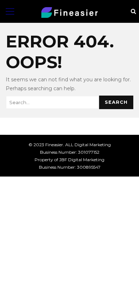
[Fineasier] (69, 12)
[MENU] (10, 11)
